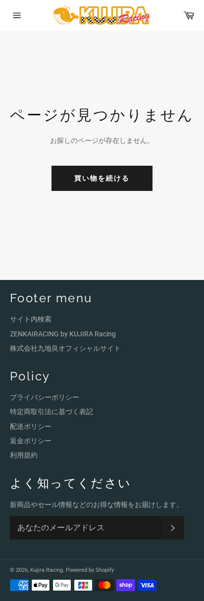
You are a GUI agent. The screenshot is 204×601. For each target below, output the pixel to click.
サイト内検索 (30, 319)
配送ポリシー (30, 426)
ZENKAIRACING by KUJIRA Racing (63, 334)
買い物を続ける (102, 178)
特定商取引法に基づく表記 (51, 412)
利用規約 (24, 455)
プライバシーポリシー (44, 397)
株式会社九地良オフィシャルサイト (65, 348)
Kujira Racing (46, 570)
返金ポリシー (30, 441)
